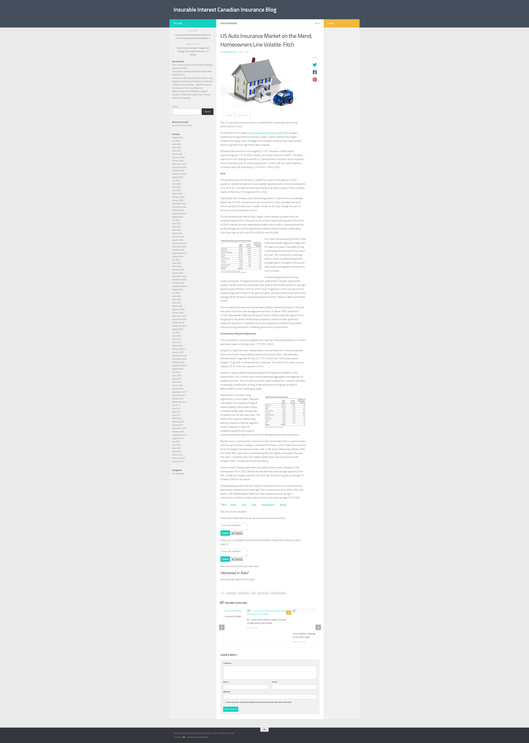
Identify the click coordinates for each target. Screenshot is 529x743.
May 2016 (176, 448)
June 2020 (176, 296)
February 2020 (178, 309)
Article (229, 115)
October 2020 (178, 283)
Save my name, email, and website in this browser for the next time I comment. (259, 702)
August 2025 (177, 177)
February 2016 (178, 458)
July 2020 (176, 293)
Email (275, 682)
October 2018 (178, 362)
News (254, 593)
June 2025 (176, 184)
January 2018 (177, 388)
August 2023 (177, 256)
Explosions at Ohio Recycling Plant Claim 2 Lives (192, 78)
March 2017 (177, 418)
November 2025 (179, 167)
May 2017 (176, 412)
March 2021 (177, 266)
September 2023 (179, 253)
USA (244, 505)
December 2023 (179, 243)
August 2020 (177, 289)
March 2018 (177, 385)
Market (283, 505)
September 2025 (179, 174)
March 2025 (177, 193)
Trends (233, 505)
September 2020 (179, 286)
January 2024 (177, 240)
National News (244, 593)
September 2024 (179, 213)
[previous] (222, 627)
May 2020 (176, 299)
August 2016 (177, 438)
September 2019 (179, 326)
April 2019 (176, 342)
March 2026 (177, 154)
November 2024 (179, 207)
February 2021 (178, 270)
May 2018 (176, 379)
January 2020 (177, 312)
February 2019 (178, 349)
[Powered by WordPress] (184, 737)
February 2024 (178, 236)
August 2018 (177, 369)
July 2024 (176, 220)
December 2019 (179, 316)
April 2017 (176, 415)
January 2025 (177, 200)
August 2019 (177, 329)
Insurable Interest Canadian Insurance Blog (225, 9)
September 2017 (179, 402)
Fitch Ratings (231, 593)
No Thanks (237, 533)
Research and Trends (278, 593)
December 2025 (179, 164)
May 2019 (176, 339)
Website (226, 692)
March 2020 (177, 306)
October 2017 (178, 398)
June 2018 (176, 375)
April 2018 (176, 382)
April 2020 (176, 303)
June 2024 (176, 223)
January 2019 (177, 352)
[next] (318, 627)
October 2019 (178, 322)
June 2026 (176, 144)
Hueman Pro (202, 737)
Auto (254, 505)
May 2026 (176, 147)
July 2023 (176, 260)
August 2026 (177, 137)
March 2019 (177, 346)
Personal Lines (263, 593)
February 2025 (178, 197)
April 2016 (176, 451)
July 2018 (176, 372)
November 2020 (179, 279)
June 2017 (176, 408)
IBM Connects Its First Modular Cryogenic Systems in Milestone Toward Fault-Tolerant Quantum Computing (191, 94)
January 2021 (177, 273)
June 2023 (176, 263)
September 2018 (179, 365)
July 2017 (176, 405)
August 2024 (177, 217)
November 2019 (179, 319)
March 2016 (177, 455)
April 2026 (176, 151)
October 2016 (178, 431)
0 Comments (242, 115)
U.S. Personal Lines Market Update (265, 132)
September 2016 (179, 435)
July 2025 (176, 180)
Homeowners (268, 505)
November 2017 (179, 395)
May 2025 (176, 187)
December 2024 (179, 203)
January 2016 (177, 461)
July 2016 (176, 441)
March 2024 (177, 233)
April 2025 (176, 190)
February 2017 (178, 422)
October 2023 (178, 250)
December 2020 (179, 276)
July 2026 (176, 141)
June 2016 (176, 445)
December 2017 (179, 392)
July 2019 (176, 332)
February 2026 (178, 157)
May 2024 (176, 227)
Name (226, 682)
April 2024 (176, 230)
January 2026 (177, 160)
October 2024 (178, 210)
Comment (228, 663)
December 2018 (179, 355)
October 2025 (178, 170)
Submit (225, 533)
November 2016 (179, 428)
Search (175, 106)
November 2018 (179, 359)
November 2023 (179, 246)
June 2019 (176, 336)
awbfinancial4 (230, 52)
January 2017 (177, 425)
